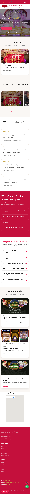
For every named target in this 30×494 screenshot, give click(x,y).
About (20, 490)
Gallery (2, 469)
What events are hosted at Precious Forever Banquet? (14, 257)
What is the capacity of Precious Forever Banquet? (13, 251)
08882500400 (16, 1)
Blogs (2, 471)
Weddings (3, 451)
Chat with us (8, 484)
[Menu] (27, 6)
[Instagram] (6, 439)
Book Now (5, 491)
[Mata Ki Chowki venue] (15, 62)
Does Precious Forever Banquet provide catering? (13, 274)
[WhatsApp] (27, 486)
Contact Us (3, 473)
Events (2, 467)
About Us (3, 464)
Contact (24, 490)
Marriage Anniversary (5, 455)
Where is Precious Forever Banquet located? (14, 263)
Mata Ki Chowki (4, 446)
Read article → (6, 325)
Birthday (3, 448)
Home (2, 462)
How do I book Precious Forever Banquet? (14, 268)
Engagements (4, 453)
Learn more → (6, 73)
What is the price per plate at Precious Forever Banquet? (13, 280)
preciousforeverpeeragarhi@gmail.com (11, 482)
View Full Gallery (15, 111)
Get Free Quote (6, 28)
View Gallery (17, 28)
